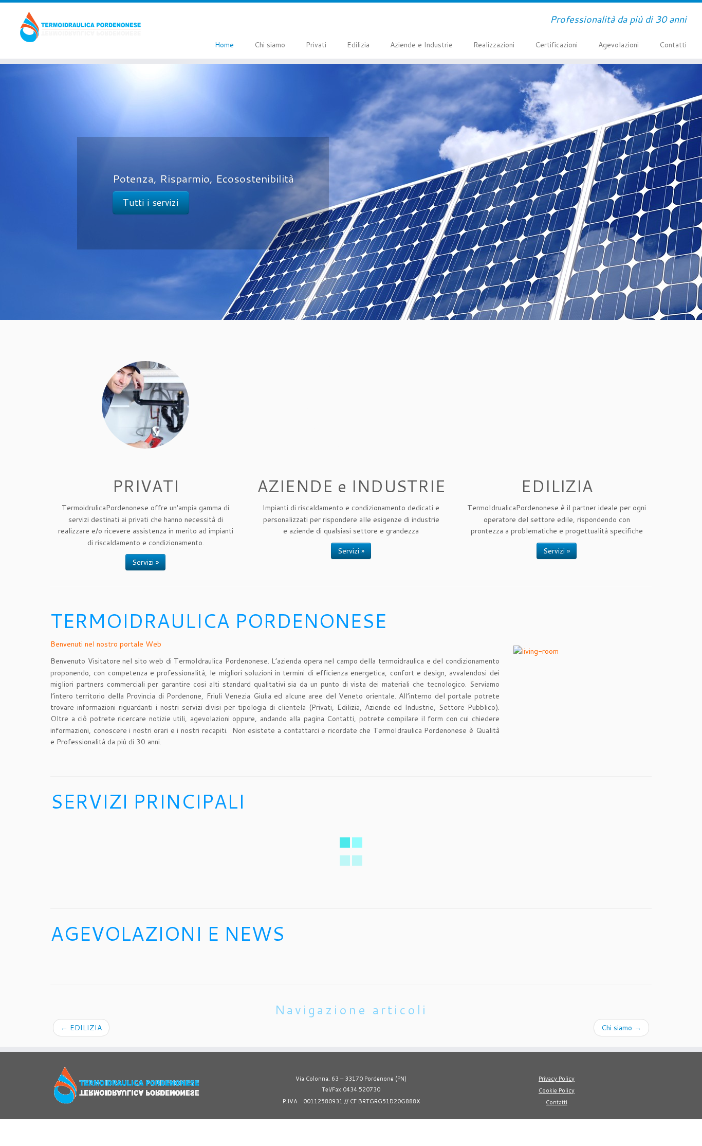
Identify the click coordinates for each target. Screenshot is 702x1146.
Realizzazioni (493, 45)
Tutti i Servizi (151, 202)
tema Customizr (447, 1130)
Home (224, 45)
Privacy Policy (557, 1079)
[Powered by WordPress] (374, 1128)
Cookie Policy (557, 1090)
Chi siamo (269, 45)
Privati (316, 45)
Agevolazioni (618, 45)
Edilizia (358, 45)
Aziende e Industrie (421, 45)
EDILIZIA (81, 1028)
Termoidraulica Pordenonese (295, 1130)
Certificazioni (556, 45)
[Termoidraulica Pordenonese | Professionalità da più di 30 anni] (81, 27)
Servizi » (145, 562)
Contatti (673, 45)
